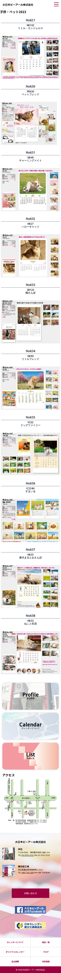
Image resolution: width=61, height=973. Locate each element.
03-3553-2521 (28, 855)
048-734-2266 (28, 872)
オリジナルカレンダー (15, 951)
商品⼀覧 (46, 942)
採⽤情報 (46, 961)
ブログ (46, 951)
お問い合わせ (30, 893)
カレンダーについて (15, 942)
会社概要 (15, 961)
